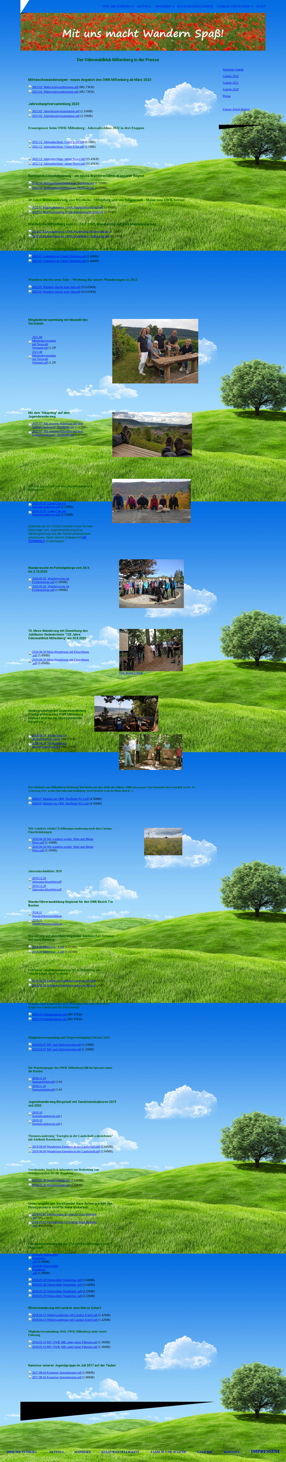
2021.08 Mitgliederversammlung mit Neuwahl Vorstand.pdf (46, 342)
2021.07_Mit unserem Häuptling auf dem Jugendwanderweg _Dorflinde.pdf (57, 425)
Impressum (265, 1451)
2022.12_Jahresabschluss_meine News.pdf (58, 159)
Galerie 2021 (231, 82)
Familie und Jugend (233, 6)
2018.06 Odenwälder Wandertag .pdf (45, 1258)
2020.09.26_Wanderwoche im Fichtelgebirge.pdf (50, 580)
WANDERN (82, 1452)
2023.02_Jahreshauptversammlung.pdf (56, 111)
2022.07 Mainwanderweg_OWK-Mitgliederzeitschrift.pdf (67, 207)
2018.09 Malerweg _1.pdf (48, 947)
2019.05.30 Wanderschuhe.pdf (51, 1180)
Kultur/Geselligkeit (195, 6)
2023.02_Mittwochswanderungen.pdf (55, 87)
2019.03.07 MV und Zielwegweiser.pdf (56, 1044)
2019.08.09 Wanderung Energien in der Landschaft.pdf (66, 1146)
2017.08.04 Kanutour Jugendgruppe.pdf (57, 1372)
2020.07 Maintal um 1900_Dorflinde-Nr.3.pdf (60, 799)
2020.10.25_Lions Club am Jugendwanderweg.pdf (49, 505)
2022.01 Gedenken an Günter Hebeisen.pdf (59, 256)
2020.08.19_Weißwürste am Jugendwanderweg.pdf (49, 737)
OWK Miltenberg (116, 6)
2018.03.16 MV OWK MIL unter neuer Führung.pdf (64, 1342)
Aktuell (144, 6)
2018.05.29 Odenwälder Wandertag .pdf (57, 1291)
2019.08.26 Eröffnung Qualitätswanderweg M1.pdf (64, 980)
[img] (143, 32)
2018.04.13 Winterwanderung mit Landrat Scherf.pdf (64, 1315)
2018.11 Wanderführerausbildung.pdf (49, 914)
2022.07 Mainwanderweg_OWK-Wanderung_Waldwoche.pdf (70, 231)
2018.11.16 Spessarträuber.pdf (43, 1080)
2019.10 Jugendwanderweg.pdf (46, 1114)
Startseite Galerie (233, 69)
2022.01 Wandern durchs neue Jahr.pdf (56, 287)
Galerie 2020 (231, 89)
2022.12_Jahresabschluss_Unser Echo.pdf (58, 142)
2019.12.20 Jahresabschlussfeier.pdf (46, 880)
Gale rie (205, 1452)
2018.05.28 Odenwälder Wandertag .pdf (57, 1280)
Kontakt (232, 1452)
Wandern (163, 6)
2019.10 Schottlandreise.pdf (49, 1014)
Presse (227, 96)
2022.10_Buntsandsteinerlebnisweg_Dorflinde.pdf (63, 183)
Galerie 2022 (231, 76)
